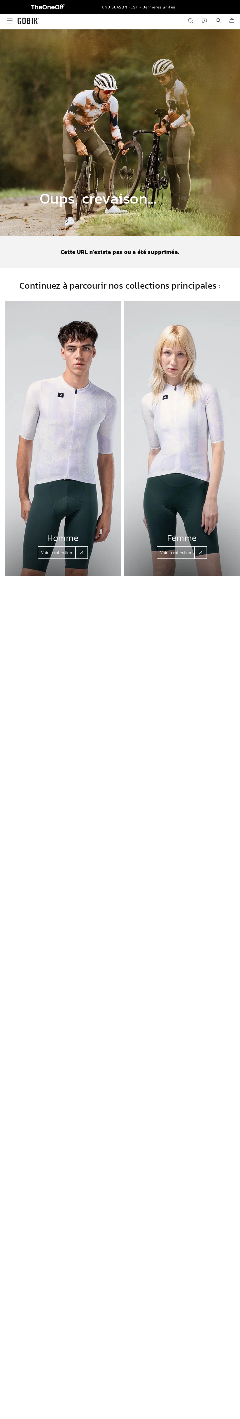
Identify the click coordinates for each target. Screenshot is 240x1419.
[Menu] (8, 21)
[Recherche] (191, 21)
